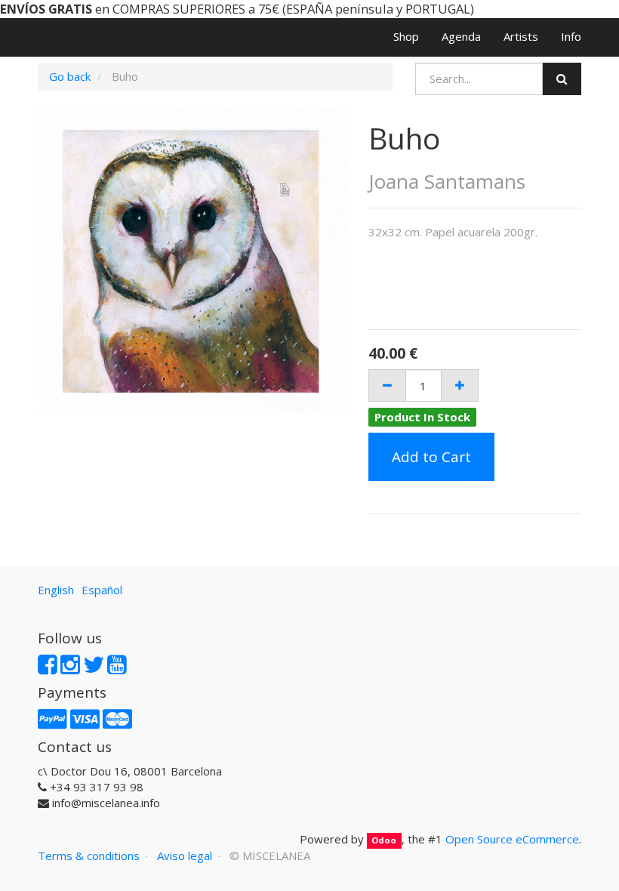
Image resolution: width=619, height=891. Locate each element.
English (56, 589)
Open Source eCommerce (512, 838)
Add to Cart (431, 457)
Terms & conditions (89, 855)
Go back (70, 76)
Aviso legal (184, 855)
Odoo (383, 840)
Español (102, 589)
